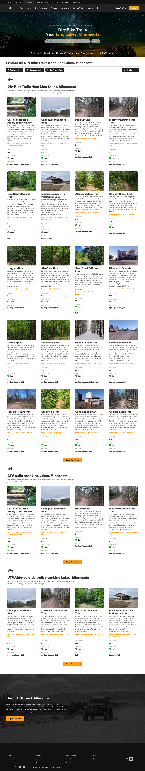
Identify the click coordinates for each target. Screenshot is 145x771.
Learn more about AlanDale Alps (55, 280)
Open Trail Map (15, 719)
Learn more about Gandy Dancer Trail (89, 352)
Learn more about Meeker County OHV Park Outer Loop (55, 206)
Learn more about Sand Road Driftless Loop (89, 280)
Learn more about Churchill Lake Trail (123, 421)
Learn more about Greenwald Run (55, 421)
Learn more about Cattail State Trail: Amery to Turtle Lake (21, 132)
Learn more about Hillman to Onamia (123, 280)
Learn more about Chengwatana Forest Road (55, 132)
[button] (14, 70)
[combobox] (69, 41)
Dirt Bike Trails (54, 25)
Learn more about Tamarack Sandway (21, 421)
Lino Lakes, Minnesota (64, 53)
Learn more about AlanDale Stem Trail (89, 206)
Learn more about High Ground (89, 132)
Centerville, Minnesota (104, 53)
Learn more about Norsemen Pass (55, 352)
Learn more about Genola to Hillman (89, 421)
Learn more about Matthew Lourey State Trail (123, 132)
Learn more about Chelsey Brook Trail (123, 206)
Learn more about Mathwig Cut (21, 352)
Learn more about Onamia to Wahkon (123, 352)
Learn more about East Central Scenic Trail (21, 206)
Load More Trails (72, 460)
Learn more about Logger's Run (21, 280)
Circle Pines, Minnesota (85, 53)
